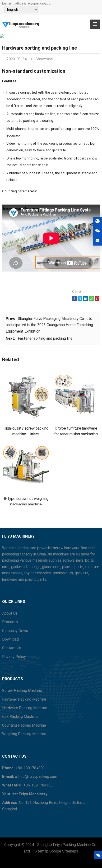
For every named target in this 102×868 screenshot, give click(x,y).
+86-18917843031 (31, 768)
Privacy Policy (14, 656)
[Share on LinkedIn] (85, 299)
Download (10, 639)
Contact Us (11, 648)
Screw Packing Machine (22, 690)
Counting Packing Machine (24, 725)
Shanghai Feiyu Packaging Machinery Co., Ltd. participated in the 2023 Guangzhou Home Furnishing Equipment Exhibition (49, 325)
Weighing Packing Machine (24, 734)
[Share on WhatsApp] (91, 299)
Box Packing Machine (20, 716)
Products (10, 622)
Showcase (51, 34)
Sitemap (41, 851)
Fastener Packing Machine (24, 699)
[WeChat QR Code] (97, 231)
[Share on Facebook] (74, 299)
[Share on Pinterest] (97, 299)
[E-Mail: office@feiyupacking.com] (97, 240)
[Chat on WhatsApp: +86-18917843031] (97, 221)
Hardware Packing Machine (24, 708)
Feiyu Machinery (33, 794)
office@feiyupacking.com (34, 3)
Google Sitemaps (63, 851)
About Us (10, 613)
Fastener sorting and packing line (45, 338)
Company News (15, 630)
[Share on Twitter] (80, 299)
